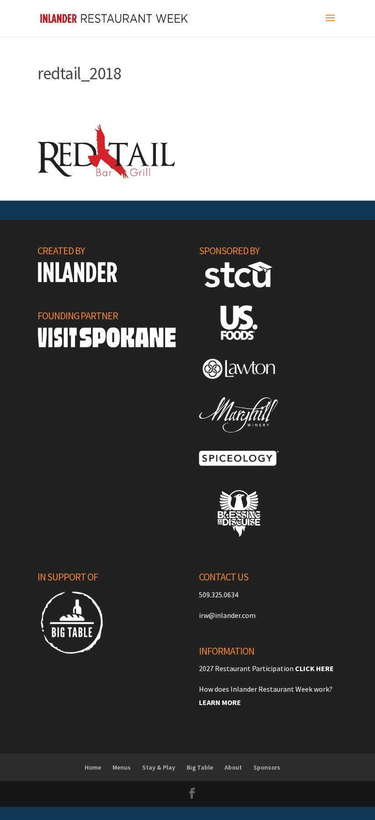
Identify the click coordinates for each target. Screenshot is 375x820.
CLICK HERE (314, 668)
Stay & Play (158, 767)
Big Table (200, 767)
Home (93, 767)
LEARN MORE (220, 702)
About (233, 767)
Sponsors (266, 767)
